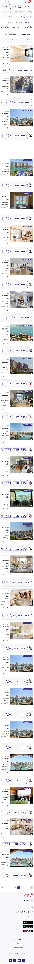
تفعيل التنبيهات (25, 34)
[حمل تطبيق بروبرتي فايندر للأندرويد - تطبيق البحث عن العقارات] (28, 926)
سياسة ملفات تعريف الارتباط (17, 947)
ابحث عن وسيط (10, 6)
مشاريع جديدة (19, 6)
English (23, 954)
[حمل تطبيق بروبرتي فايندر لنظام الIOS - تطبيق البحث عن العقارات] (28, 922)
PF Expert (30, 916)
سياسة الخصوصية (17, 943)
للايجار (24, 6)
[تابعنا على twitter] (14, 960)
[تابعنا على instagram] (23, 960)
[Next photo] (31, 53)
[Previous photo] (11, 53)
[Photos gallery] (21, 53)
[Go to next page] (2, 887)
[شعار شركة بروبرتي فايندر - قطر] (27, 1)
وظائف (31, 907)
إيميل (18, 70)
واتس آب (10, 70)
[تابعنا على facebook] (19, 960)
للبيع (29, 6)
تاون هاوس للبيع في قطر (24, 22)
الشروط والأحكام (17, 939)
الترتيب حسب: (12, 34)
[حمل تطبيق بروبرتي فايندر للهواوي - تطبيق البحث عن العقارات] (28, 931)
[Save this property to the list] (4, 70)
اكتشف (5, 6)
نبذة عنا (31, 904)
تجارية (14, 6)
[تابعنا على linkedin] (10, 960)
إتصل (25, 70)
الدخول (5, 2)
